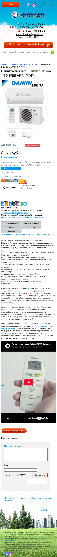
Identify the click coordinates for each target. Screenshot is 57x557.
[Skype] (25, 204)
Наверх (45, 510)
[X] (14, 204)
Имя (6, 465)
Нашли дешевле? (9, 157)
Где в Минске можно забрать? (15, 213)
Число (7, 475)
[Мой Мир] (10, 204)
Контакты (11, 231)
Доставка (31, 227)
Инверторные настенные (20, 65)
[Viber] (17, 204)
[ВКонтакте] (2, 204)
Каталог (11, 4)
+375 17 (32, 23)
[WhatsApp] (21, 204)
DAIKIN (35, 65)
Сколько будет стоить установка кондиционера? (23, 218)
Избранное (41, 5)
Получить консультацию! (14, 431)
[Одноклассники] (6, 204)
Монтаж (11, 227)
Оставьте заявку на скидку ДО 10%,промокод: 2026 (30, 45)
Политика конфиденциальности (18, 498)
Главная (4, 65)
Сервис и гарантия (31, 223)
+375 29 (31, 27)
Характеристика (11, 223)
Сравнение (51, 5)
